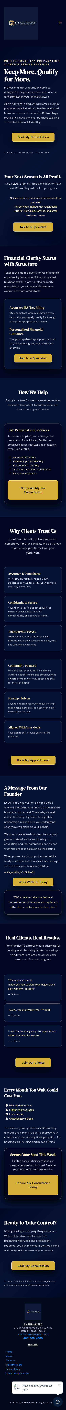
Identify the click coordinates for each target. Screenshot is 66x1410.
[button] (60, 23)
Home (9, 1351)
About (9, 1356)
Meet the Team (14, 1364)
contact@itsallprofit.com (33, 1334)
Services (10, 1360)
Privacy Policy (13, 1369)
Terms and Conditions (17, 1373)
